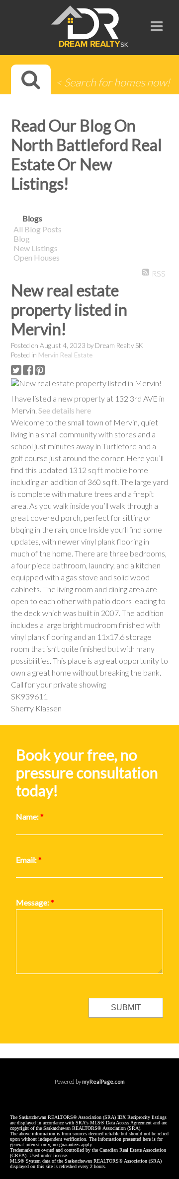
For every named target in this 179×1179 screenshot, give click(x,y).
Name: (28, 816)
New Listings (35, 248)
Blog (21, 238)
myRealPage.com (103, 1081)
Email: (27, 859)
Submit (126, 1007)
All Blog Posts (37, 229)
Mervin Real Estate (65, 355)
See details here (64, 410)
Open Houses (36, 257)
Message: (33, 902)
